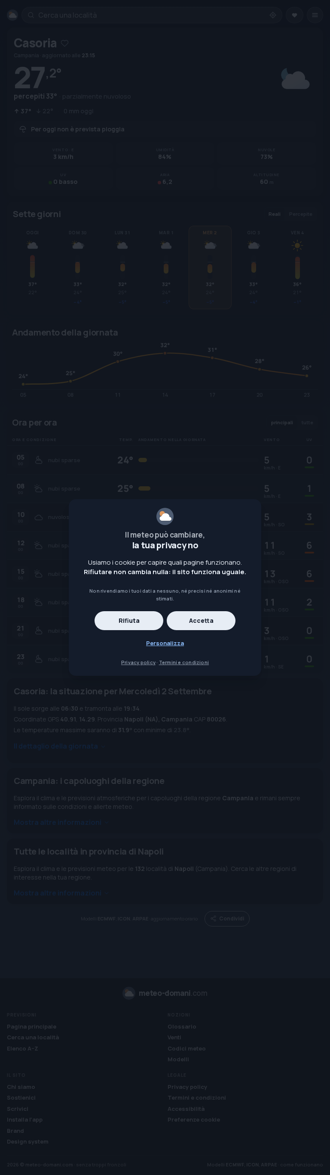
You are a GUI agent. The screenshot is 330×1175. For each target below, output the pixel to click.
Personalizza (165, 643)
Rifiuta (129, 620)
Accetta (201, 620)
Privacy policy (138, 662)
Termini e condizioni (184, 662)
